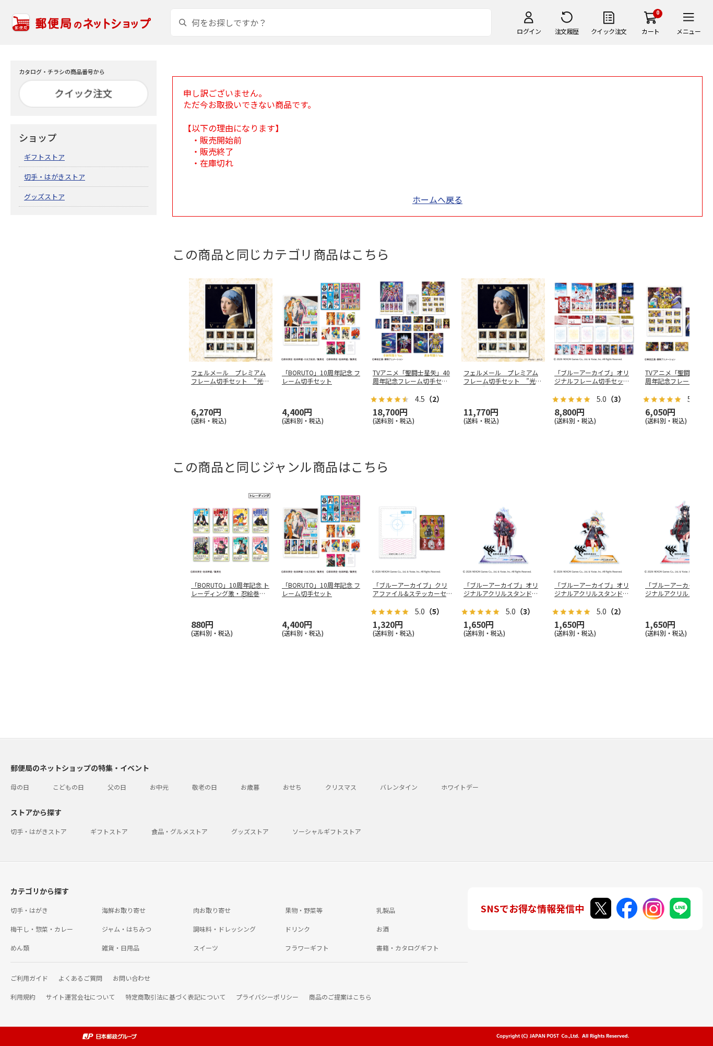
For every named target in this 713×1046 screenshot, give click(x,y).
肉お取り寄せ (212, 910)
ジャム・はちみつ (126, 928)
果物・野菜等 (304, 910)
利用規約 (22, 996)
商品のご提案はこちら (340, 996)
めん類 (19, 947)
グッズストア (44, 196)
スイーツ (205, 947)
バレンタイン (399, 786)
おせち (292, 786)
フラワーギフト (307, 947)
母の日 (19, 786)
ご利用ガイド (29, 977)
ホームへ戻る (437, 199)
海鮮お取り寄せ (124, 910)
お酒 (382, 928)
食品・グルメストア (179, 831)
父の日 (117, 786)
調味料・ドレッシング (224, 928)
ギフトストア (44, 157)
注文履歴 (567, 31)
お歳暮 (250, 786)
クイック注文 (609, 31)
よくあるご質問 (80, 977)
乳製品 (385, 910)
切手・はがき (29, 910)
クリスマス (340, 786)
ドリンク (297, 928)
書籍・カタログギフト (407, 947)
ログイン (529, 31)
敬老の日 (204, 786)
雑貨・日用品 (120, 947)
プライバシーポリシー (267, 996)
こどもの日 (68, 786)
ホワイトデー (460, 786)
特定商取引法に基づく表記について (175, 996)
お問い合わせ (131, 977)
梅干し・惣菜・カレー (41, 928)
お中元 (159, 786)
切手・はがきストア (54, 177)
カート (650, 31)
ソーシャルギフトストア (326, 831)
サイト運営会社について (80, 996)
